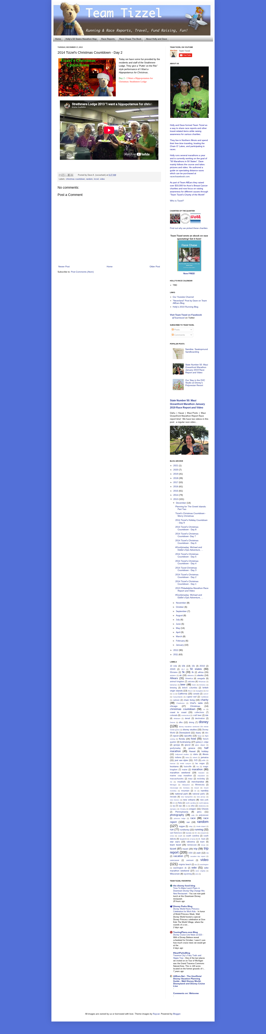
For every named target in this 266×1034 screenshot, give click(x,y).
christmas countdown (75, 179)
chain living (189, 700)
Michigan (173, 785)
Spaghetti (183, 839)
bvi (207, 691)
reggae (182, 826)
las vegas (200, 763)
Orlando (205, 809)
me (171, 782)
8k (193, 672)
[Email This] (60, 175)
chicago (173, 706)
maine (184, 770)
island (195, 757)
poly (193, 815)
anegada (201, 678)
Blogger (176, 1014)
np (174, 806)
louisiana (174, 766)
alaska (200, 675)
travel (185, 849)
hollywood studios (182, 754)
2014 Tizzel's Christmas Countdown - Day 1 (186, 582)
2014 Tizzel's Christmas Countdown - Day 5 (186, 555)
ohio (193, 806)
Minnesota (199, 785)
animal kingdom (177, 681)
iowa (187, 757)
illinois (205, 754)
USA (190, 853)
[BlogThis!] (63, 175)
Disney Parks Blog (182, 906)
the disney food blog (184, 885)
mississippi (174, 788)
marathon (197, 769)
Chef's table (196, 703)
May (178, 628)
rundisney (184, 829)
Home (58, 39)
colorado (173, 715)
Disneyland (184, 732)
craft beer (197, 715)
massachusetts (177, 779)
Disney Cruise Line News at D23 (188, 935)
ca (174, 694)
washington (204, 864)
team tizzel (175, 845)
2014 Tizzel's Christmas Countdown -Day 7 (186, 535)
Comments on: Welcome (186, 993)
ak (180, 675)
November (181, 603)
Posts (177, 329)
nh (174, 803)
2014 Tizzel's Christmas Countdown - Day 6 (186, 541)
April (178, 632)
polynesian (203, 815)
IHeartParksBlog (181, 953)
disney (203, 722)
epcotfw (188, 735)
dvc (206, 733)
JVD (195, 760)
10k (183, 666)
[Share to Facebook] (69, 175)
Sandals (189, 833)
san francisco (176, 833)
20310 (202, 666)
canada (196, 694)
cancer (205, 694)
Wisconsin (175, 874)
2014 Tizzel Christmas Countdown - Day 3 (186, 569)
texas (203, 845)
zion (196, 874)
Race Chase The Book (130, 39)
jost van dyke (181, 760)
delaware (177, 718)
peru (199, 812)
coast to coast (178, 712)
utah (198, 853)
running (199, 829)
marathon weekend (180, 772)
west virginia (200, 871)
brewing (173, 688)
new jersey (201, 797)
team (202, 842)
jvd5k (204, 760)
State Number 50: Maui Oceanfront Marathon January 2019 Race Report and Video (196, 368)
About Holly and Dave (156, 39)
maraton (201, 773)
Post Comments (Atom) (82, 272)
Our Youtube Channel (183, 297)
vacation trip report (197, 856)
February (180, 640)
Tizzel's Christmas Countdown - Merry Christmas (190, 514)
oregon (192, 809)
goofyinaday (175, 748)
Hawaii (192, 751)
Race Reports (108, 39)
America (189, 678)
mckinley (201, 779)
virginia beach (185, 864)
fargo (200, 736)
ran (188, 822)
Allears (174, 678)
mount (196, 788)
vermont (189, 860)
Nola (180, 803)
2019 (176, 474)
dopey (198, 733)
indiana (178, 757)
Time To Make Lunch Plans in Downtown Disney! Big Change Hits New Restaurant (189, 891)
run (172, 829)
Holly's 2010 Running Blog (185, 307)
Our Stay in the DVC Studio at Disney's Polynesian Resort (195, 383)
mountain (185, 791)
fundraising (185, 742)
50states (174, 672)
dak (206, 715)
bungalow (199, 691)
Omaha (183, 809)
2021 (176, 465)
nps (180, 806)
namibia (204, 790)
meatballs (181, 782)
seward (203, 833)
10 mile (173, 666)
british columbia (189, 688)
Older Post (155, 266)
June (178, 624)
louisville (187, 766)
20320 (172, 669)
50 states (196, 669)
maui (190, 779)
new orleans (189, 799)
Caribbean (204, 697)
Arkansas (202, 681)
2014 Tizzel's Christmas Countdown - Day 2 (186, 575)
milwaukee (186, 785)
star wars (175, 841)
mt (195, 791)
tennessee (192, 845)
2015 (176, 491)
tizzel (96, 179)
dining (191, 722)
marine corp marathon (181, 776)
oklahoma (202, 806)
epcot (176, 735)
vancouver (174, 860)
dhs (181, 722)
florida (182, 739)
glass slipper (200, 745)
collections (199, 712)
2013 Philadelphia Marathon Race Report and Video (191, 589)
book (194, 685)
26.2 (183, 669)
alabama (190, 675)
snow (172, 836)
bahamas (173, 685)
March (179, 636)
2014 (176, 495)
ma (197, 766)
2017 (176, 482)
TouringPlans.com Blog (185, 932)
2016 (176, 486)
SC (196, 833)
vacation (178, 856)
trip (195, 848)
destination (200, 718)
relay (191, 826)
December (181, 503)
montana (186, 788)
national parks (198, 794)
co (204, 709)
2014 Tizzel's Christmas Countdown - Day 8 (186, 528)
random (89, 179)
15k (193, 666)
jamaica (204, 757)
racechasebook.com (180, 176)
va (207, 853)
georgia (176, 745)
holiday (205, 751)
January (180, 645)
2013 (176, 499)
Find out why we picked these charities (189, 228)
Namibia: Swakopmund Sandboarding (196, 350)
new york (204, 800)
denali (187, 718)
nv (187, 806)
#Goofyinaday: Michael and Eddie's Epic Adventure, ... (189, 548)
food (193, 738)
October (180, 607)
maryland (201, 776)
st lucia (192, 839)
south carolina (192, 836)
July (178, 619)
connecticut (185, 715)
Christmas (195, 706)
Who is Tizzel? (177, 200)
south (180, 836)
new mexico (174, 800)
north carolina (191, 803)
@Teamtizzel (178, 317)
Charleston (180, 703)
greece (191, 748)
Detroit (172, 722)
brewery (202, 685)
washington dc (180, 868)
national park (181, 793)
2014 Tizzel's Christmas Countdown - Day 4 (186, 562)
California (182, 693)
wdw (194, 867)
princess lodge (180, 818)
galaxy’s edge (202, 742)
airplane (173, 675)
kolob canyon (185, 763)
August (179, 615)
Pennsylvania (181, 812)
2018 (176, 478)
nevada (173, 797)
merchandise (197, 781)
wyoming (188, 874)
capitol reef (191, 697)
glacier (188, 745)
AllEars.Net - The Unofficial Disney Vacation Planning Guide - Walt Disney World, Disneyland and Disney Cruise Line (189, 981)
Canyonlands (178, 697)
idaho (195, 754)
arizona (191, 681)
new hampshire (187, 797)
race (192, 818)
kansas (172, 763)
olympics (173, 809)
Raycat (156, 1014)
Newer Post (64, 266)
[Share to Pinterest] (71, 175)
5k (183, 672)
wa (196, 864)
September (181, 611)
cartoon (176, 700)
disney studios (190, 729)
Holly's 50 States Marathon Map (81, 39)
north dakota (203, 803)
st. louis (201, 839)
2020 (176, 469)
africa (201, 672)
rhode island (201, 826)
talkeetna (191, 842)
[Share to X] (66, 175)
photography (177, 814)
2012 (176, 650)
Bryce (190, 691)
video (102, 179)
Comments (179, 335)
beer (182, 684)
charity (204, 699)
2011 (176, 654)
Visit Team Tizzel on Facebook (186, 315)
